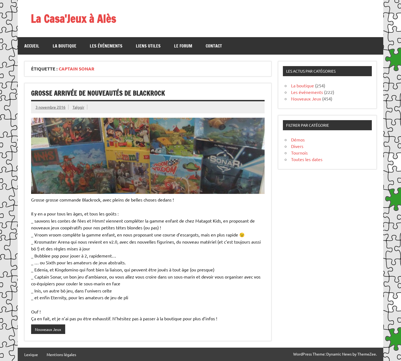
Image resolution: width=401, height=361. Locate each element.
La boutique (64, 46)
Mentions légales (61, 354)
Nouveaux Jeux (48, 329)
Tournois (299, 152)
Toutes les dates (306, 159)
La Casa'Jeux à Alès (73, 18)
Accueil (31, 46)
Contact (214, 46)
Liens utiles (148, 46)
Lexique (31, 354)
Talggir (78, 107)
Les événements (106, 46)
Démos (298, 139)
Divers (297, 146)
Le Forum (183, 46)
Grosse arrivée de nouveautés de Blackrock (98, 93)
